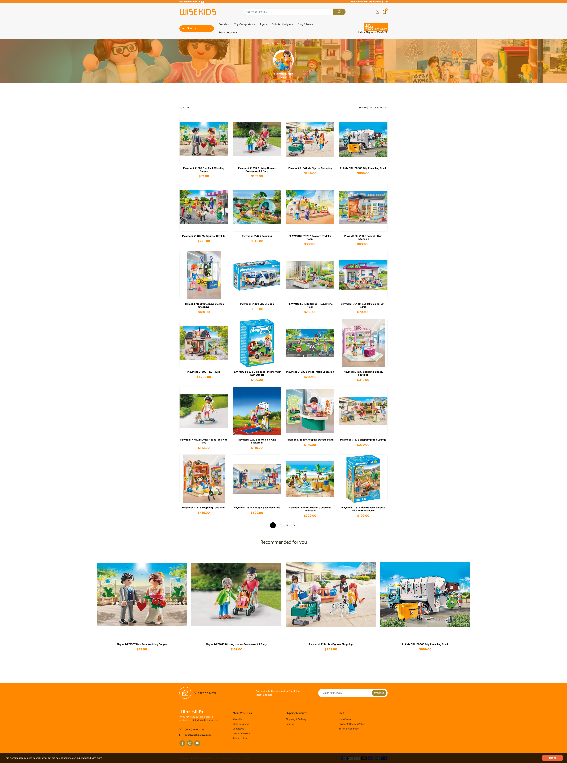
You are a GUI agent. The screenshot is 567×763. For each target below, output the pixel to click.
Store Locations (228, 32)
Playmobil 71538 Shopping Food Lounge (363, 439)
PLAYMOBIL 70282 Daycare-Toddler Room (310, 237)
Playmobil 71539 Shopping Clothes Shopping (204, 305)
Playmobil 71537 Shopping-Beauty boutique (363, 373)
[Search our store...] (339, 12)
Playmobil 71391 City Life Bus (257, 303)
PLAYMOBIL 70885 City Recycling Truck (363, 168)
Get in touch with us (190, 1)
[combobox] (289, 12)
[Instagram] (190, 743)
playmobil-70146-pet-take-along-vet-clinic (363, 305)
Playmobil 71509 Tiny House (203, 371)
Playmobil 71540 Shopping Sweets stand (310, 439)
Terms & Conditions (349, 728)
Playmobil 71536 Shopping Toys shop (203, 507)
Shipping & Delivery (296, 719)
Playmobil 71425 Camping (257, 236)
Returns (290, 724)
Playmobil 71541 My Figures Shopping (310, 168)
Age (262, 24)
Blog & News (305, 24)
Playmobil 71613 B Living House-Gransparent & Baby (257, 170)
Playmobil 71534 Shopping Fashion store (256, 507)
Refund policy (240, 738)
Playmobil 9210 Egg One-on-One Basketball (257, 441)
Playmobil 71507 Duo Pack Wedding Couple (203, 170)
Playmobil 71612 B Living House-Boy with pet (204, 441)
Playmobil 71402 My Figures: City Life (203, 236)
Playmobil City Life (283, 76)
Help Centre (345, 719)
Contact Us (238, 728)
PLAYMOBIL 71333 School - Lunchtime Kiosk (310, 305)
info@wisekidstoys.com (205, 720)
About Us (237, 719)
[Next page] (294, 525)
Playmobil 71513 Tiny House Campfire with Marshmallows (363, 509)
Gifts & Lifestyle (281, 24)
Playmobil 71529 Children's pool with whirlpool (310, 509)
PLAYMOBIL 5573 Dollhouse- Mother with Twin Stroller (257, 373)
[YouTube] (197, 743)
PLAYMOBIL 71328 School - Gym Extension (363, 237)
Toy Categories (243, 24)
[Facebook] (182, 743)
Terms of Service (241, 733)
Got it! (552, 757)
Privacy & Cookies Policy (352, 724)
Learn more (96, 758)
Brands (223, 24)
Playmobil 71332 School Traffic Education (310, 371)
